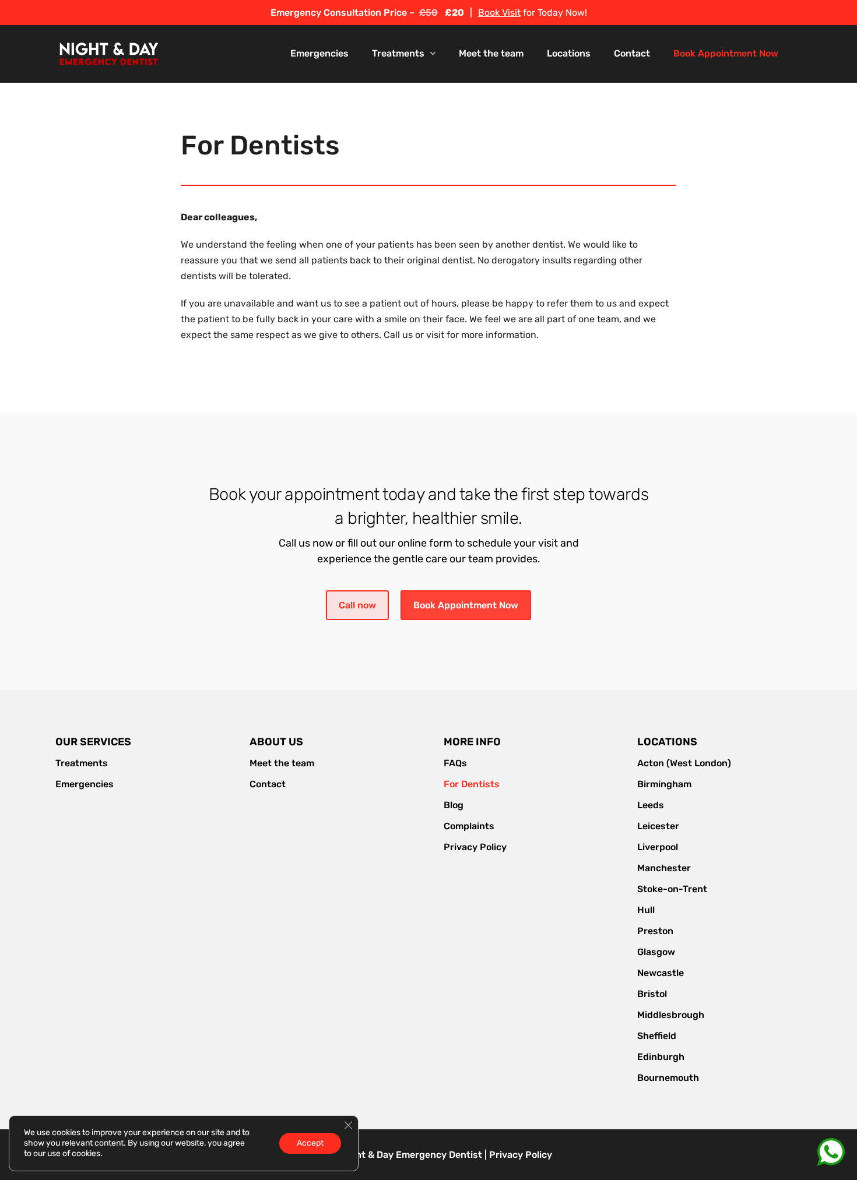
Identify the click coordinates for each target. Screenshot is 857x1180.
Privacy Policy (520, 1154)
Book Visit (499, 12)
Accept (310, 1143)
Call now (357, 605)
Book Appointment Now (465, 605)
